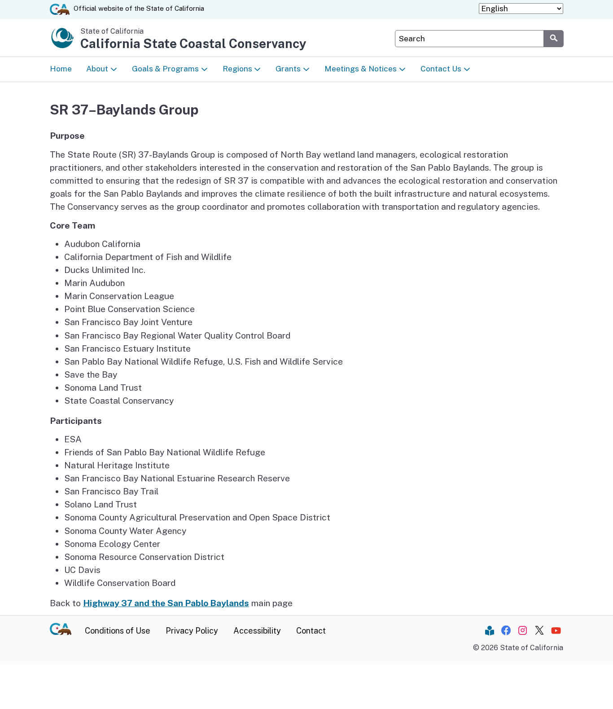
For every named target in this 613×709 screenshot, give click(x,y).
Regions (237, 68)
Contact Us (440, 68)
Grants (288, 68)
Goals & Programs (165, 68)
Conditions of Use (117, 630)
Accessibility (257, 630)
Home (61, 68)
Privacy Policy (192, 630)
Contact (311, 630)
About (97, 68)
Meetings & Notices (360, 68)
